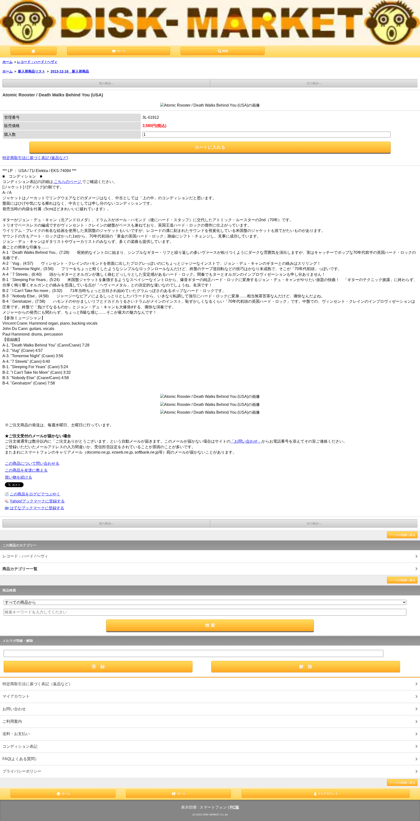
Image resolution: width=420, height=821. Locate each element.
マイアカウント (16, 696)
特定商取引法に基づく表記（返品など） (37, 684)
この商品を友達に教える (26, 470)
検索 (225, 51)
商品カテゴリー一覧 (19, 569)
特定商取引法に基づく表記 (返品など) (35, 158)
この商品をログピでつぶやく (35, 494)
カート (121, 51)
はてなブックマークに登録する (37, 508)
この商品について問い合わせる (32, 463)
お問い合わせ (14, 709)
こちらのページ (67, 182)
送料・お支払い (16, 734)
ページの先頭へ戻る (402, 535)
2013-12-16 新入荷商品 (70, 71)
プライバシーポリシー (21, 771)
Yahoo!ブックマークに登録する (37, 501)
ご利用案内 (12, 721)
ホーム (7, 62)
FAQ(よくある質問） (20, 759)
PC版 (234, 807)
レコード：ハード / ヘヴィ (37, 62)
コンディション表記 (19, 746)
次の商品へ (314, 83)
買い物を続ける (18, 477)
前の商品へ (106, 83)
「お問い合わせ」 (246, 441)
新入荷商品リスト (31, 71)
